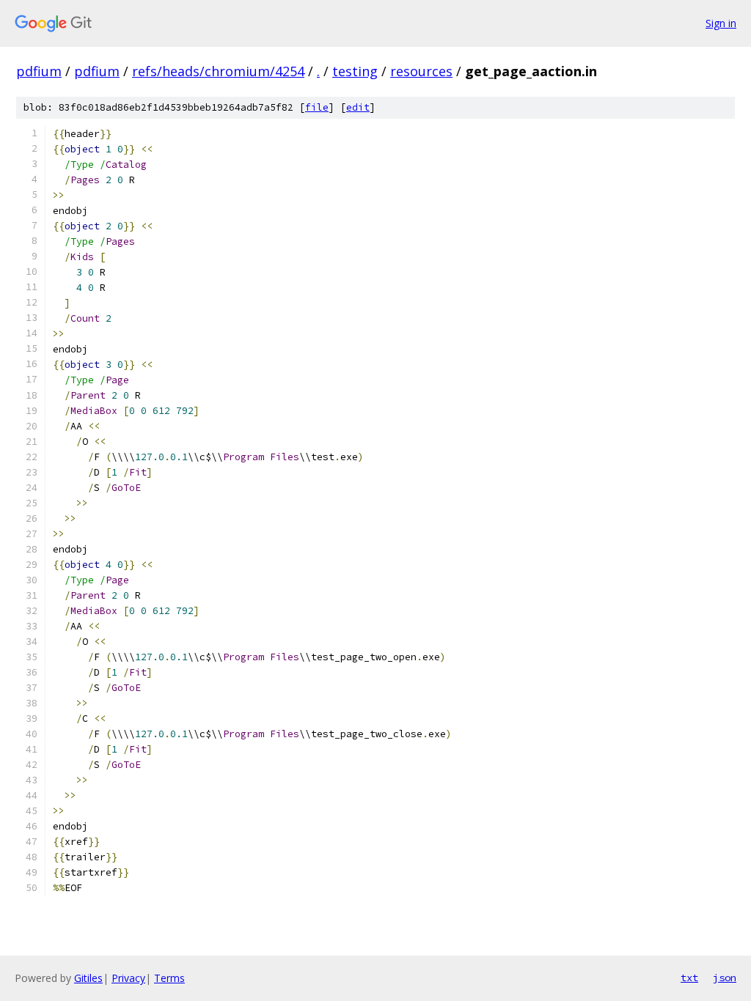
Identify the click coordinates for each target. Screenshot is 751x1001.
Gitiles (88, 978)
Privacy (128, 978)
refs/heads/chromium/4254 (218, 71)
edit (358, 107)
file (317, 107)
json (724, 977)
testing (355, 71)
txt (689, 977)
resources (421, 71)
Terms (169, 978)
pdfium (39, 71)
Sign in (721, 23)
